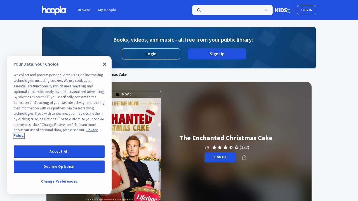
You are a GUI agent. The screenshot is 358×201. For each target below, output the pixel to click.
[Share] (244, 157)
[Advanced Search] (266, 10)
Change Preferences (59, 181)
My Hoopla (107, 10)
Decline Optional (59, 166)
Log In (306, 10)
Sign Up (217, 54)
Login (151, 54)
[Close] (104, 64)
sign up (220, 157)
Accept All (59, 151)
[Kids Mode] (283, 10)
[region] (59, 125)
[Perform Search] (232, 10)
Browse (84, 10)
